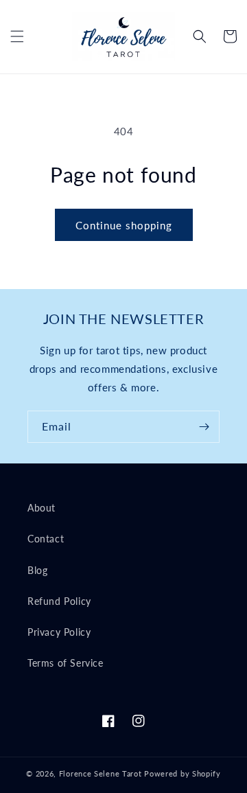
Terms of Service (65, 663)
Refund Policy (59, 601)
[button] (17, 36)
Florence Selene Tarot (100, 773)
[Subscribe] (204, 427)
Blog (37, 570)
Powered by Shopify (182, 773)
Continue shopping (123, 225)
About (41, 508)
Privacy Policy (59, 632)
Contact (45, 538)
